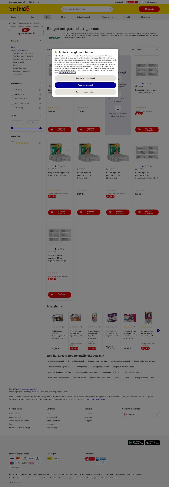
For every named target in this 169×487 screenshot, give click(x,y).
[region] (85, 73)
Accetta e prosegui (85, 85)
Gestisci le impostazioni (85, 78)
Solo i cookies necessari (85, 92)
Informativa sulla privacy (67, 72)
